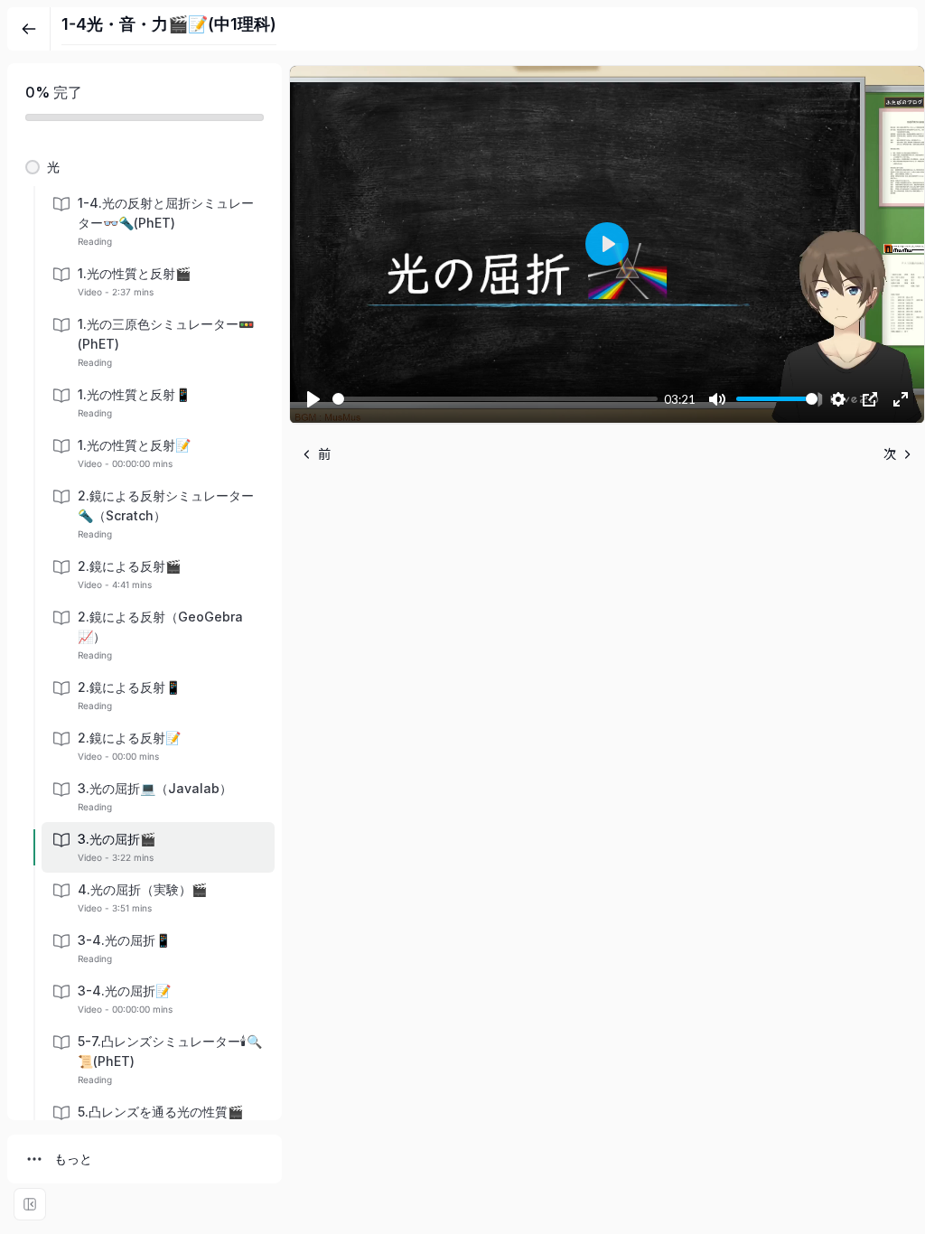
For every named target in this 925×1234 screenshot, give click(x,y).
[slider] (495, 398)
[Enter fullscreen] (29, 1204)
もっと (73, 1158)
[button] (144, 167)
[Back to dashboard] (29, 29)
